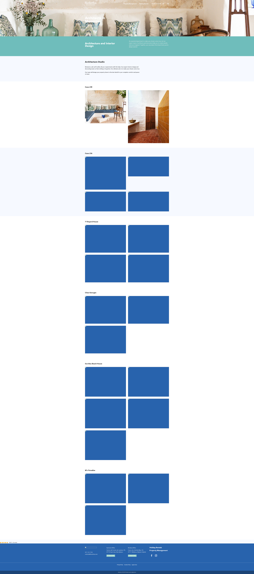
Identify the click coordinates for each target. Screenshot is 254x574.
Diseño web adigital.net (131, 572)
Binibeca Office (132, 547)
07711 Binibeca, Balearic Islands (137, 552)
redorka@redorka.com (91, 554)
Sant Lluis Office (110, 547)
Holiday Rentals (143, 4)
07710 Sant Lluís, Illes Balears (114, 552)
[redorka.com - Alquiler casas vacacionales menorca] (90, 3)
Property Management (130, 4)
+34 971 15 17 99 (156, 4)
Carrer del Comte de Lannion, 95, (115, 550)
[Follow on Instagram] (156, 556)
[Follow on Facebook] (151, 556)
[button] (168, 4)
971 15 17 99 (89, 552)
